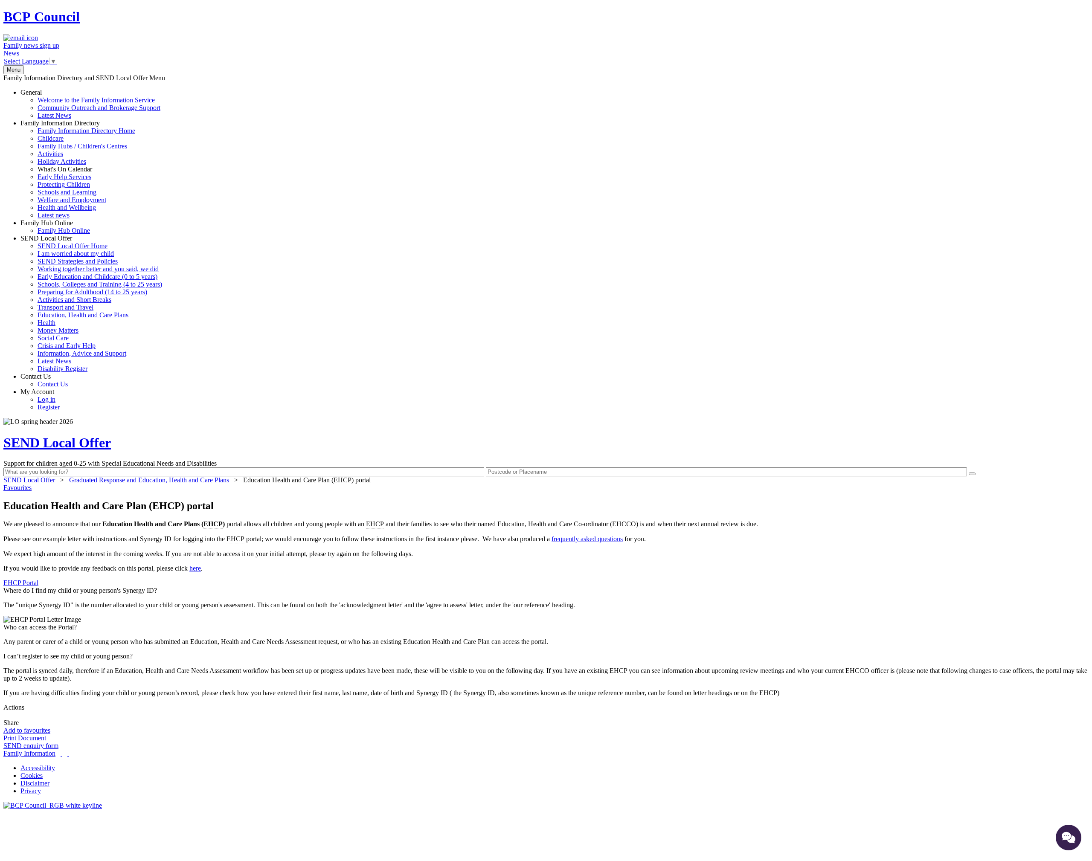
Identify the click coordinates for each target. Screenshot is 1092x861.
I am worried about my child (76, 253)
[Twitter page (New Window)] (61, 753)
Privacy (30, 790)
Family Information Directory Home (86, 130)
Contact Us (44, 380)
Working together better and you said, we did (98, 269)
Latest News (54, 115)
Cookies (31, 775)
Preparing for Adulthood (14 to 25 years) (92, 292)
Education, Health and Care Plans (83, 315)
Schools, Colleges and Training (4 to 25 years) (100, 284)
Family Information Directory (77, 169)
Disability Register (62, 368)
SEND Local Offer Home (72, 245)
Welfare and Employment (72, 199)
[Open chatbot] (1068, 837)
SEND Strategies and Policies (78, 261)
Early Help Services (64, 176)
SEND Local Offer (91, 303)
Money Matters (58, 330)
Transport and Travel (65, 307)
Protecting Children (64, 184)
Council (41, 16)
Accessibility (37, 767)
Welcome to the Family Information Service (96, 100)
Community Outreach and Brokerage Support (99, 107)
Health (46, 322)
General (90, 104)
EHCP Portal (20, 582)
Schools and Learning (67, 192)
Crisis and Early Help (67, 345)
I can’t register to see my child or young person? (68, 656)
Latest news (54, 215)
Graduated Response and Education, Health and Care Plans (149, 480)
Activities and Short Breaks (74, 299)
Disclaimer (34, 783)
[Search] (972, 474)
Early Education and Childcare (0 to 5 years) (97, 276)
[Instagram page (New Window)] (68, 753)
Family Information (29, 753)
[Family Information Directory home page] (52, 805)
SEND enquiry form (30, 745)
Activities (50, 153)
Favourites (17, 487)
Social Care (53, 338)
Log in (46, 399)
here (195, 568)
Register (49, 407)
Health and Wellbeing (67, 207)
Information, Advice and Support (82, 353)
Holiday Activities (62, 161)
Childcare (51, 138)
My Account (40, 399)
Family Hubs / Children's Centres (82, 146)
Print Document (24, 738)
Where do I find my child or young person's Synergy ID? (80, 590)
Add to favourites (26, 730)
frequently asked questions (587, 538)
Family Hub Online (55, 226)
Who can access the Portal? (40, 627)
